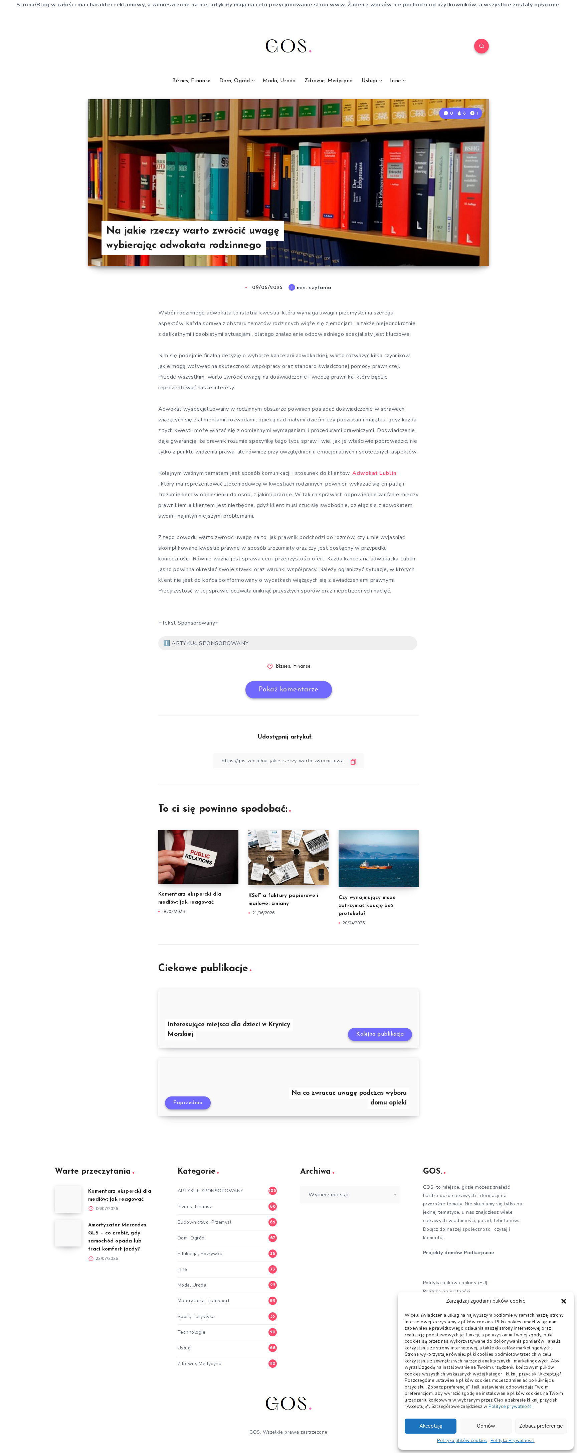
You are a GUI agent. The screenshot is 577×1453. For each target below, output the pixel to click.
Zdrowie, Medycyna (329, 81)
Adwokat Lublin (374, 473)
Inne (395, 81)
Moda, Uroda (279, 81)
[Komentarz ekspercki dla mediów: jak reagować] (68, 1199)
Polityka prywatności (446, 1291)
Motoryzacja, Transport (204, 1301)
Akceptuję (430, 1426)
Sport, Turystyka (196, 1316)
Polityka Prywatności (513, 1441)
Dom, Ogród (234, 81)
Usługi (369, 81)
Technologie (192, 1332)
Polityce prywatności (511, 1407)
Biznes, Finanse (191, 81)
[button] (563, 1301)
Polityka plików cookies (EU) (455, 1283)
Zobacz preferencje (541, 1426)
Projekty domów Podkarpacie (458, 1252)
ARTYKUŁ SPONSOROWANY (211, 1191)
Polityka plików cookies (462, 1441)
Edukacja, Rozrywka (200, 1253)
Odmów (486, 1426)
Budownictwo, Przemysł (205, 1222)
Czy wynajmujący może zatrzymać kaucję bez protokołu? (367, 905)
